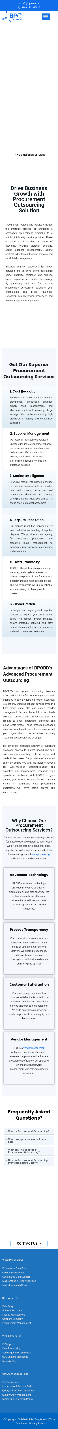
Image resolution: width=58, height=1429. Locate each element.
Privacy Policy (37, 1423)
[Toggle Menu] (45, 16)
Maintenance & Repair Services (19, 1280)
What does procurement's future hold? (27, 1140)
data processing (41, 854)
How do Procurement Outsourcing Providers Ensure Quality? (28, 1161)
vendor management (34, 1048)
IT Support (8, 1344)
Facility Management (13, 1314)
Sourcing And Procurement (16, 1352)
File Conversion (10, 1382)
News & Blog (9, 1361)
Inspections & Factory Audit (17, 1386)
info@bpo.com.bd (30, 3)
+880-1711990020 (31, 7)
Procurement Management (16, 1323)
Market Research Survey (15, 1285)
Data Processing (11, 1348)
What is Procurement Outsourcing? (28, 1131)
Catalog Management (13, 1272)
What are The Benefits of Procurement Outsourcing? (24, 1151)
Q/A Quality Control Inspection (18, 1390)
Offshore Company (12, 1318)
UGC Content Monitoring (15, 1356)
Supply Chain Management (16, 1394)
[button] (29, 1131)
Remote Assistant (12, 1310)
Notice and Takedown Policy (17, 1399)
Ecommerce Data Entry (14, 1268)
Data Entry (7, 1306)
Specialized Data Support (16, 1276)
